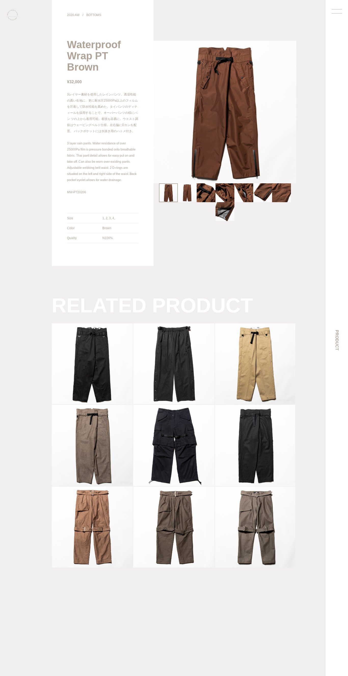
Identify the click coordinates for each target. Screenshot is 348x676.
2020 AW (73, 15)
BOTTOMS (93, 15)
